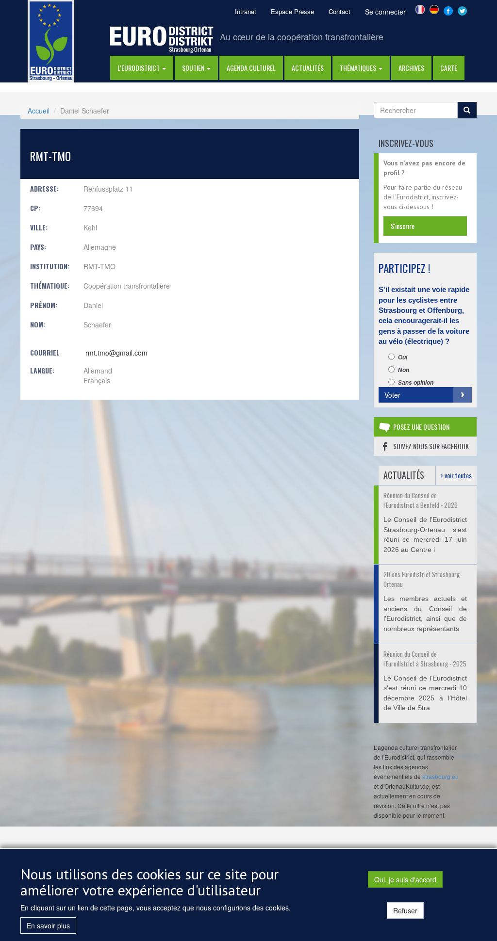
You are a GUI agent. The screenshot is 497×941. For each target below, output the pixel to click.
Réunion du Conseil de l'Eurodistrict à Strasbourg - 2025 (424, 658)
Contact (339, 11)
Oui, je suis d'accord (405, 879)
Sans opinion (415, 382)
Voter (392, 395)
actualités (308, 68)
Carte (448, 68)
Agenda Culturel (251, 68)
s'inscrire (402, 226)
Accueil (39, 110)
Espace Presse (292, 11)
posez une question (421, 427)
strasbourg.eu (440, 776)
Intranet (245, 11)
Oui (402, 357)
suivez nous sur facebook (431, 446)
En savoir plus (48, 925)
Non (403, 370)
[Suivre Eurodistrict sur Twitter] (462, 10)
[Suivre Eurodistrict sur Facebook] (448, 10)
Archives (411, 68)
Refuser (405, 910)
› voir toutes (456, 475)
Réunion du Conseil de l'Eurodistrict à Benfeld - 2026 (420, 500)
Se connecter (385, 11)
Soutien (194, 68)
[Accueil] (51, 40)
